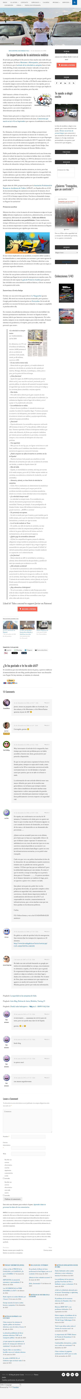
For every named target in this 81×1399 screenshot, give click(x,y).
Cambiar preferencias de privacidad (13, 1380)
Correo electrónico (6, 1145)
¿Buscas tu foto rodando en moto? (39, 1277)
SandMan (6, 708)
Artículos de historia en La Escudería (39, 1295)
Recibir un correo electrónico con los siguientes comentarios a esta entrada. (9, 1169)
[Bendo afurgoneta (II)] (44, 625)
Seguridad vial (23, 51)
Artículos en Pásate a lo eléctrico (12, 1317)
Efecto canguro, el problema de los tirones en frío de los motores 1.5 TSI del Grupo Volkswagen (66, 1317)
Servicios (65, 2)
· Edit (36, 703)
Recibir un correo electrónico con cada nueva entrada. (8, 1188)
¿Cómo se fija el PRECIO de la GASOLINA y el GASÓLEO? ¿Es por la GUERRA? (13, 1271)
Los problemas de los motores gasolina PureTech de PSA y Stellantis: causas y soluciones (64, 1281)
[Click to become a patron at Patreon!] (27, 612)
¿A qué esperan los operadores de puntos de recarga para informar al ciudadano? (14, 1343)
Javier (6, 731)
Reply (48, 703)
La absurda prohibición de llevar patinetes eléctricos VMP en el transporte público (13, 1335)
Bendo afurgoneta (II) (42, 630)
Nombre (6, 1136)
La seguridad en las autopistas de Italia (23, 996)
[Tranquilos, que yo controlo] (66, 231)
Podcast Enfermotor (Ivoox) (14, 1265)
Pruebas (55, 2)
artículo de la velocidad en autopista (29, 65)
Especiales (35, 2)
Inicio (5, 2)
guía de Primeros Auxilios (32, 280)
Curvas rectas (48, 1250)
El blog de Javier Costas (16, 1375)
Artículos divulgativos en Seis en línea (66, 1266)
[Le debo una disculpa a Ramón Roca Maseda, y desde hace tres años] (27, 625)
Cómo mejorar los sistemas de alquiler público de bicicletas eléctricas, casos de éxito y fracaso (13, 1324)
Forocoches (36, 301)
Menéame (23, 62)
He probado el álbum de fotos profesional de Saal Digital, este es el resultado (40, 1271)
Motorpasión (33, 62)
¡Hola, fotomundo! (34, 1284)
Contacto (24, 2)
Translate (15, 1387)
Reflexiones (13, 51)
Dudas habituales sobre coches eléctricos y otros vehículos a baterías (64, 1273)
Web (4, 1154)
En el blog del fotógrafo (39, 1265)
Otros (19, 5)
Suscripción (9, 5)
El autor (14, 2)
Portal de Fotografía (32, 5)
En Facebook (66, 262)
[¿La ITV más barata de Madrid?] (10, 625)
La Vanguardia (36, 296)
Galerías (46, 2)
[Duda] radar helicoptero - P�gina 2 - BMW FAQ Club (29, 1006)
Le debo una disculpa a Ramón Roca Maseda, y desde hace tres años (26, 632)
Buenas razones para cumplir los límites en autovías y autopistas (13, 1251)
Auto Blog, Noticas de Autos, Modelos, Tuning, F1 (27, 1001)
